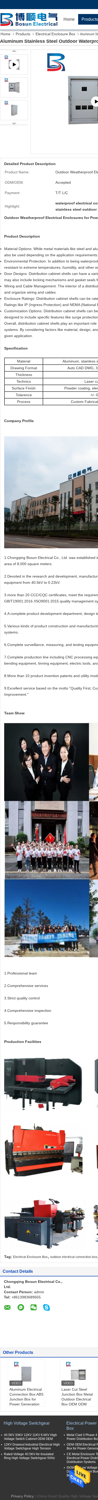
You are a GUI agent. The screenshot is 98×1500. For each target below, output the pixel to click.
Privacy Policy (22, 1496)
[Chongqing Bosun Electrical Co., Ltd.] (30, 19)
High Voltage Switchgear (27, 1423)
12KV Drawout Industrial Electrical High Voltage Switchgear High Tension (32, 1446)
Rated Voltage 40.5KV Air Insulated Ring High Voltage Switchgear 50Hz (29, 1456)
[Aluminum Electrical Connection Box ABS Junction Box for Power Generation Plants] (26, 1374)
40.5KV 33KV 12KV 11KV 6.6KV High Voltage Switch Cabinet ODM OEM (30, 1437)
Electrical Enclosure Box (55, 34)
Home (69, 19)
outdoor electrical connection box (73, 1257)
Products (23, 34)
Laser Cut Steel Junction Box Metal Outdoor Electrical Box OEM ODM (77, 1396)
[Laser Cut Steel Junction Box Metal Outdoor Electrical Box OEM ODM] (78, 1374)
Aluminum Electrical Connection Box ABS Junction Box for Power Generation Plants (26, 1399)
